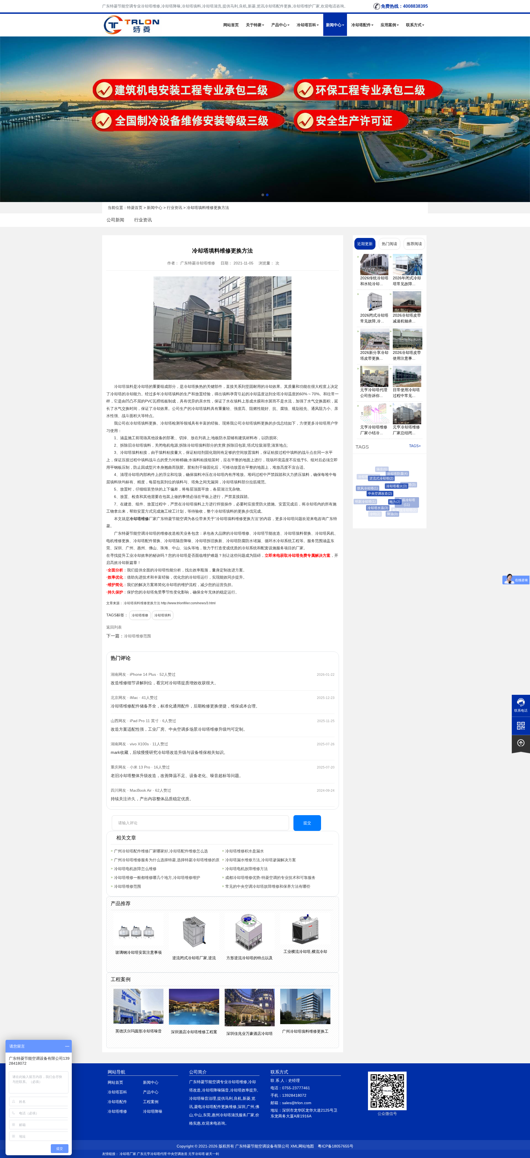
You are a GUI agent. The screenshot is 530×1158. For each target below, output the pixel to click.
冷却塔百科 (306, 25)
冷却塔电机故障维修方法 (246, 868)
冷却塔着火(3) (387, 486)
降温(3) (387, 514)
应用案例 (388, 25)
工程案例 (150, 1101)
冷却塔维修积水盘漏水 (244, 851)
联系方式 (414, 25)
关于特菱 (253, 25)
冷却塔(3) (403, 485)
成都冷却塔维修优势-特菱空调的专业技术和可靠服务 (270, 877)
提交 (307, 823)
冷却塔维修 (139, 518)
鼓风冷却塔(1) (363, 488)
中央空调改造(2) (371, 493)
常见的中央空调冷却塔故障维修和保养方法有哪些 (267, 886)
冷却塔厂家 (128, 1154)
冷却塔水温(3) (372, 508)
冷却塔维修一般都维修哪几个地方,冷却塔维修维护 (157, 877)
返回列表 (114, 627)
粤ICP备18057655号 (335, 1146)
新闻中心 (333, 25)
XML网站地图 (302, 1146)
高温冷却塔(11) (401, 500)
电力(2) (386, 502)
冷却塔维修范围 (137, 636)
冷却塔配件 (361, 25)
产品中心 (279, 25)
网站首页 (231, 25)
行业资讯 (174, 207)
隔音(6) (379, 469)
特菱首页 (134, 207)
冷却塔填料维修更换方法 (142, 603)
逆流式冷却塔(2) (374, 478)
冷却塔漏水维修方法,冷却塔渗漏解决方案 (260, 860)
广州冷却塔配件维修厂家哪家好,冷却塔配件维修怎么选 (161, 851)
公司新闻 (115, 220)
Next (5, 119)
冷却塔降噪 (152, 1111)
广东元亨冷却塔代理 (152, 1154)
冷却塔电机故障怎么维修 (135, 868)
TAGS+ (415, 446)
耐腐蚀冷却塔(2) (403, 510)
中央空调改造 (177, 1154)
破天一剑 (212, 1154)
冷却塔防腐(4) (391, 474)
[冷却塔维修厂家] (265, 119)
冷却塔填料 (123, 386)
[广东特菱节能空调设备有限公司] (132, 31)
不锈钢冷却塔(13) (398, 470)
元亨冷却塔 (196, 1154)
